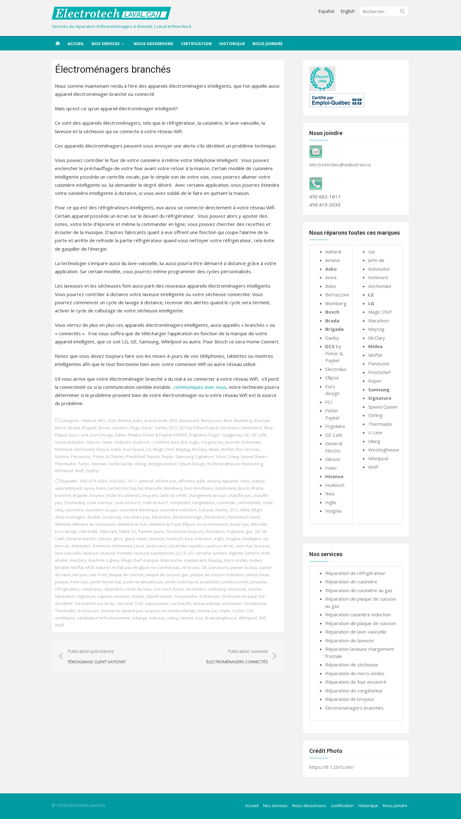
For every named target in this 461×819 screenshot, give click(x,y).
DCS (173, 427)
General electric (81, 538)
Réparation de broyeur (349, 699)
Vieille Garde (120, 464)
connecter (226, 502)
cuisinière (74, 510)
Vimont (186, 618)
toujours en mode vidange (170, 610)
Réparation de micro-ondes (354, 673)
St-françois (209, 596)
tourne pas (207, 610)
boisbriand (225, 488)
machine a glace (103, 560)
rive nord (162, 589)
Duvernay (112, 517)
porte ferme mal (105, 582)
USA (249, 610)
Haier (107, 442)
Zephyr (92, 470)
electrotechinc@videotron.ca (340, 164)
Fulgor (214, 435)
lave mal (244, 546)
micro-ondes (236, 560)
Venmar (98, 464)
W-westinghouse (221, 618)
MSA (90, 567)
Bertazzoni (211, 420)
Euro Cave (78, 435)
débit (244, 510)
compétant (180, 502)
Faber (120, 435)
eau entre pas (136, 517)
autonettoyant (68, 488)
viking (172, 618)
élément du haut (165, 524)
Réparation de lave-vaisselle (355, 632)
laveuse (90, 553)
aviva (89, 488)
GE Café (259, 435)
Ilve (184, 442)
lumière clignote (228, 553)
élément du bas (132, 524)
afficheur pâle (191, 481)
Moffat (227, 449)
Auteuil (258, 481)
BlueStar (262, 420)
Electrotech (251, 427)
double (94, 517)
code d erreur (100, 502)
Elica (268, 427)
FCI (328, 402)
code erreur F (155, 502)
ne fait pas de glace (130, 567)
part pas (79, 574)
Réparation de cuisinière (351, 581)
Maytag (183, 449)
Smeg (233, 456)
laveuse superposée (154, 553)
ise (265, 538)
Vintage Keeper (162, 464)
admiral (146, 481)
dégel (256, 510)
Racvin (153, 456)
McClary (199, 449)
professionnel (234, 582)
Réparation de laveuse (349, 640)
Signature (204, 456)
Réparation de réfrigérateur (355, 573)
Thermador (65, 464)
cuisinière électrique (138, 510)
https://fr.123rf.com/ (331, 767)
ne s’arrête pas (165, 567)
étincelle (259, 524)
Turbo (83, 464)
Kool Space (133, 449)
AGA (112, 420)
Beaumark (189, 420)
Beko (330, 286)
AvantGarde (155, 420)
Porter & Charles (108, 456)
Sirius (220, 456)
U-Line (238, 610)
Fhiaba (134, 435)
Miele (214, 449)
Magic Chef (163, 449)
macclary (78, 560)
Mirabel (62, 567)
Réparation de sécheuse (351, 664)
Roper (167, 456)
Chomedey (74, 502)
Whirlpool (64, 470)
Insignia (208, 442)
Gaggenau (232, 435)
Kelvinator (251, 442)
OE (204, 567)
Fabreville (88, 531)
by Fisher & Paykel (334, 353)
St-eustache (185, 596)
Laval (139, 546)
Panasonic (81, 456)
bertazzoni (118, 488)
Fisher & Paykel (157, 435)
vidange (139, 618)
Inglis (194, 442)
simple (137, 596)
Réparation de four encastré (355, 682)
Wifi (262, 618)
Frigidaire (198, 435)
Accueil (75, 43)
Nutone (62, 456)
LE (184, 553)
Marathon (378, 320)
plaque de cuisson (126, 574)
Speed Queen (254, 456)
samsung (216, 589)
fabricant (108, 531)
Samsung (184, 456)
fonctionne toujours (185, 531)
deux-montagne (70, 517)
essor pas (239, 524)
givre (118, 538)
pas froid (98, 574)
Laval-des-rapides (186, 546)
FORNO (180, 435)
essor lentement (212, 524)
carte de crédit (173, 495)
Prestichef (136, 456)
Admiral (89, 420)
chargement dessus (207, 495)
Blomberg (243, 420)
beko (101, 488)
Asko (137, 420)
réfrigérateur (67, 589)
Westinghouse (383, 449)
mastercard (195, 560)
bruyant (149, 495)
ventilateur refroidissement (103, 618)
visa (199, 618)
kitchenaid (122, 546)
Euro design (66, 531)
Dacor (147, 427)
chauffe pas (239, 495)
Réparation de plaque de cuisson (360, 623)
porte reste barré (181, 582)
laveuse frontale (116, 553)
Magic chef (131, 560)
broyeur (97, 495)
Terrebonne (254, 603)
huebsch (174, 538)
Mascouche (171, 560)
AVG (173, 420)
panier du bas (244, 567)
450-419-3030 (94, 481)
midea (256, 560)
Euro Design (101, 435)
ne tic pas (191, 567)
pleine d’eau (257, 574)
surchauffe (180, 603)
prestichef (210, 582)
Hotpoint (122, 442)
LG (148, 449)
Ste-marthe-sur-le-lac (95, 603)
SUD (139, 603)
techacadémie (206, 603)
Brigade (89, 427)
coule (267, 502)
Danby (161, 427)
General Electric (70, 442)
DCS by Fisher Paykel (199, 427)
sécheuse (236, 589)
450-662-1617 (123, 481)
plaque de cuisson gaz (167, 574)
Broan (104, 427)
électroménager (187, 517)
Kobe (116, 449)
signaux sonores (114, 596)
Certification (196, 43)
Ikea (175, 442)
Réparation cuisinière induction (358, 614)
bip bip (136, 488)
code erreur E (127, 502)
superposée (156, 603)
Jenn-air (62, 546)
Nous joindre (267, 43)
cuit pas (206, 510)
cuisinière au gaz (101, 510)
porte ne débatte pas (143, 582)
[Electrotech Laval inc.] (58, 43)
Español (326, 11)
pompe (61, 582)
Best (228, 420)
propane (258, 582)
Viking (140, 464)
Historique (232, 43)
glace (130, 538)
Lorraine (203, 553)
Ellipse (61, 435)
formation (215, 531)
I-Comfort (160, 442)
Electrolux (230, 427)
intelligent (251, 538)
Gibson (93, 442)
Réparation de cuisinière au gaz (359, 590)
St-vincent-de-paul (239, 596)
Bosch (60, 427)
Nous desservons (153, 43)
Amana (124, 420)
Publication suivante (237, 656)
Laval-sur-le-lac (219, 546)
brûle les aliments (123, 495)
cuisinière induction (178, 510)
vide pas (157, 618)
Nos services (106, 43)
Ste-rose (125, 603)
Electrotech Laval (244, 517)
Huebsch (141, 442)
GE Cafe (333, 435)
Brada (74, 427)
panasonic (219, 567)
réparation (113, 589)
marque (150, 560)
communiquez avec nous (200, 387)
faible (124, 531)
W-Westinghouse (223, 464)
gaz (249, 531)
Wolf (79, 470)
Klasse (102, 449)
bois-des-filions (199, 488)
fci (134, 531)
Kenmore (63, 449)
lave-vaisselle (68, 553)
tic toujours (88, 610)
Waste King (252, 464)
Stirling (375, 415)
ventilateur (65, 618)
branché (63, 495)
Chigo (134, 427)
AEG (102, 420)
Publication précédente (96, 656)
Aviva (330, 277)
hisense (156, 538)
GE (246, 435)
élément (63, 524)
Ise (220, 442)
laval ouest (156, 546)
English (348, 11)
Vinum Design (192, 464)
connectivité (249, 502)
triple (225, 610)
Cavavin (119, 427)
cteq (59, 510)
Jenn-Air (232, 442)
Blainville (153, 488)
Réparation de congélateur (354, 690)
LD (178, 553)
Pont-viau (79, 582)
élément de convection (94, 524)
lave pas (262, 546)
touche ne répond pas (122, 610)
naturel (103, 567)
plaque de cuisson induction (217, 574)
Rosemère (196, 589)
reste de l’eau (139, 589)
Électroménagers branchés (354, 708)
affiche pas (166, 481)
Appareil (230, 481)
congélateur (203, 502)
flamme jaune (151, 531)
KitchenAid (84, 449)
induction (203, 538)
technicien (231, 603)
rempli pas (92, 589)
